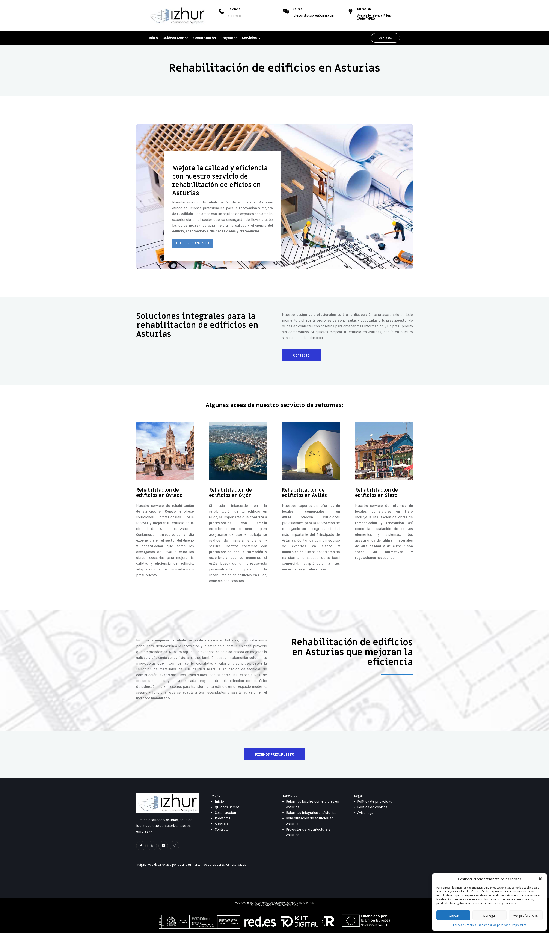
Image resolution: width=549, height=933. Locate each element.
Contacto (385, 38)
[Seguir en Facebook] (141, 845)
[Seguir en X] (152, 845)
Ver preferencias (525, 915)
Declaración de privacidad (494, 925)
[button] (540, 879)
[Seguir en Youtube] (163, 845)
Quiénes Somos (176, 38)
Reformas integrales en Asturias (311, 813)
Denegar (489, 915)
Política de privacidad (374, 801)
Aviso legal (365, 813)
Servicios (249, 38)
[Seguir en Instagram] (174, 845)
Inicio (153, 38)
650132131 (234, 16)
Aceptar (453, 915)
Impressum (519, 925)
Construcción (204, 38)
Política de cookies (464, 925)
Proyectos (229, 38)
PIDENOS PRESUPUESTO (274, 754)
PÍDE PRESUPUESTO (192, 243)
